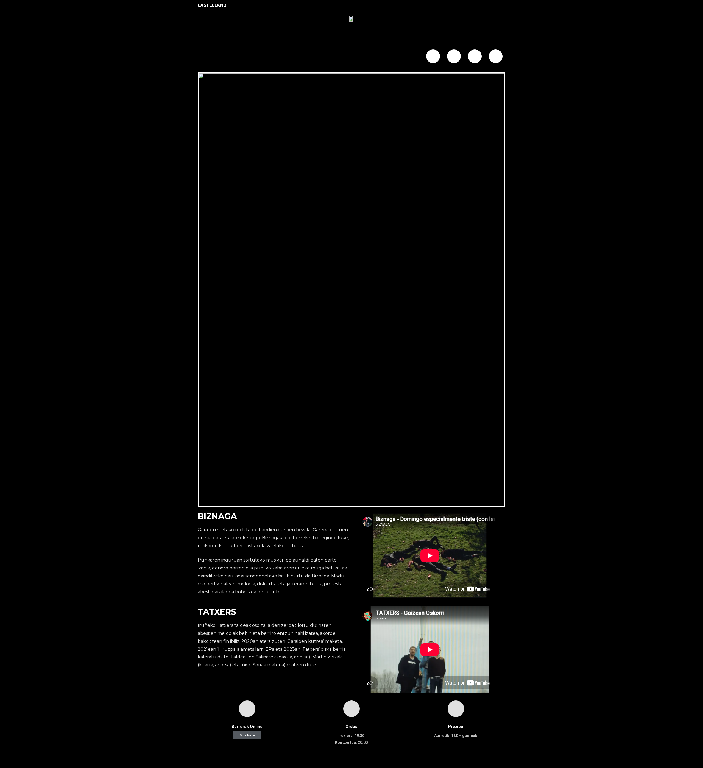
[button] (247, 735)
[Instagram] (475, 56)
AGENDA (276, 57)
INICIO (224, 57)
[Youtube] (496, 56)
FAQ (325, 57)
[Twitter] (454, 56)
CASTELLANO (212, 5)
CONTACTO (377, 57)
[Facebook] (433, 56)
